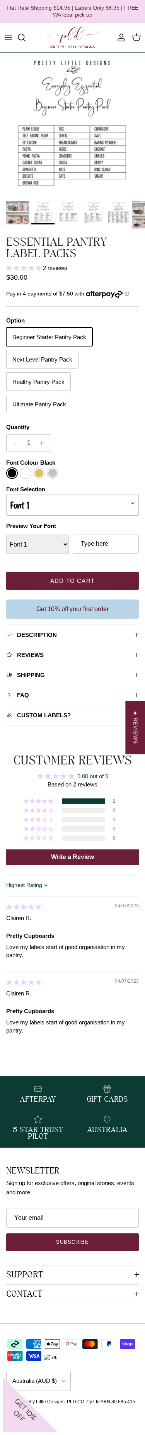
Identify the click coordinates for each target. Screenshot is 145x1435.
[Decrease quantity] (13, 443)
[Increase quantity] (44, 443)
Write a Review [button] (72, 857)
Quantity (17, 427)
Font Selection (25, 489)
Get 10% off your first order (72, 609)
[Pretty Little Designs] (73, 37)
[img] (23, 906)
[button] (24, 268)
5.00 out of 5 (92, 776)
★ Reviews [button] (135, 727)
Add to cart (72, 580)
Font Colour (30, 462)
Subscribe (72, 1242)
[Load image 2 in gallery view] (72, 125)
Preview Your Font (31, 526)
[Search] (25, 37)
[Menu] (8, 37)
